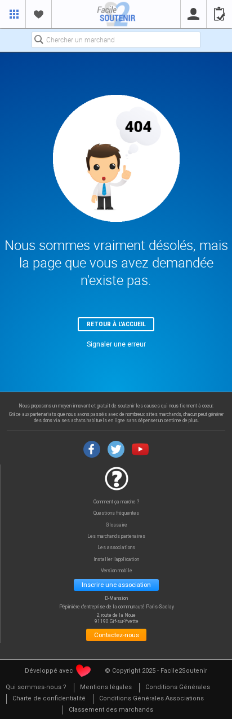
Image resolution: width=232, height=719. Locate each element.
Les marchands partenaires (116, 536)
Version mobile (116, 570)
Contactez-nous (116, 635)
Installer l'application (116, 559)
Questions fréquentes (116, 513)
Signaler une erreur (116, 344)
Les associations (116, 547)
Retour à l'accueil (116, 324)
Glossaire (116, 525)
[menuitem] (36, 687)
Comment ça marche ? (116, 502)
